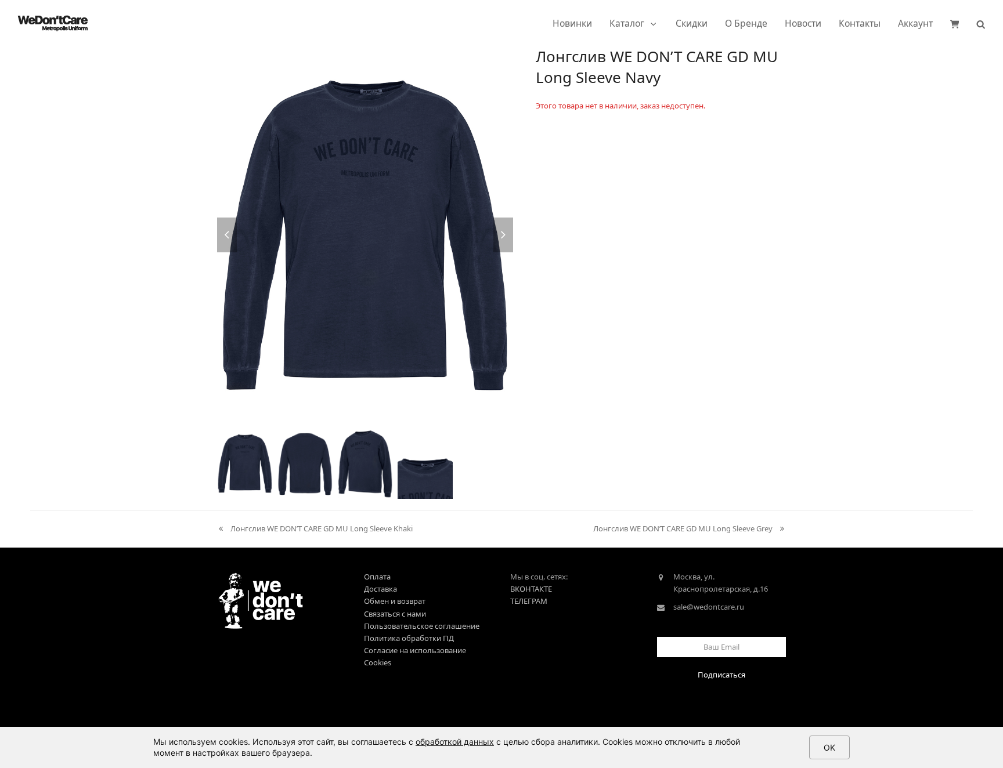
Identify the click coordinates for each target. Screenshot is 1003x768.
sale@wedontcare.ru (708, 607)
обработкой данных (455, 742)
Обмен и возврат (394, 601)
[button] (954, 23)
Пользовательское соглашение (421, 626)
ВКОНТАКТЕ (531, 589)
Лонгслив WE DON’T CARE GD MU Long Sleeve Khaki (315, 529)
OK (829, 747)
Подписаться (721, 674)
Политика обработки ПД (409, 638)
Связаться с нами (395, 613)
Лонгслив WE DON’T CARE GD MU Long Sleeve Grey (683, 529)
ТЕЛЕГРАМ (528, 601)
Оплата (377, 576)
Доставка (380, 589)
